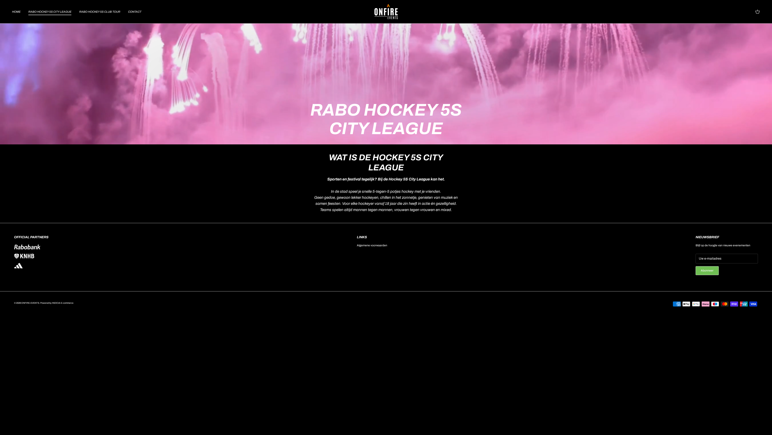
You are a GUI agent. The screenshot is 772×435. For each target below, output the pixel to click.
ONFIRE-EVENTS (30, 303)
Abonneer (707, 270)
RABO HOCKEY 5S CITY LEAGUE (49, 11)
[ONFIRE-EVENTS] (386, 11)
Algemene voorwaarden (372, 245)
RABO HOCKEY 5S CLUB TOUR (99, 11)
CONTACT (134, 11)
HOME (16, 11)
